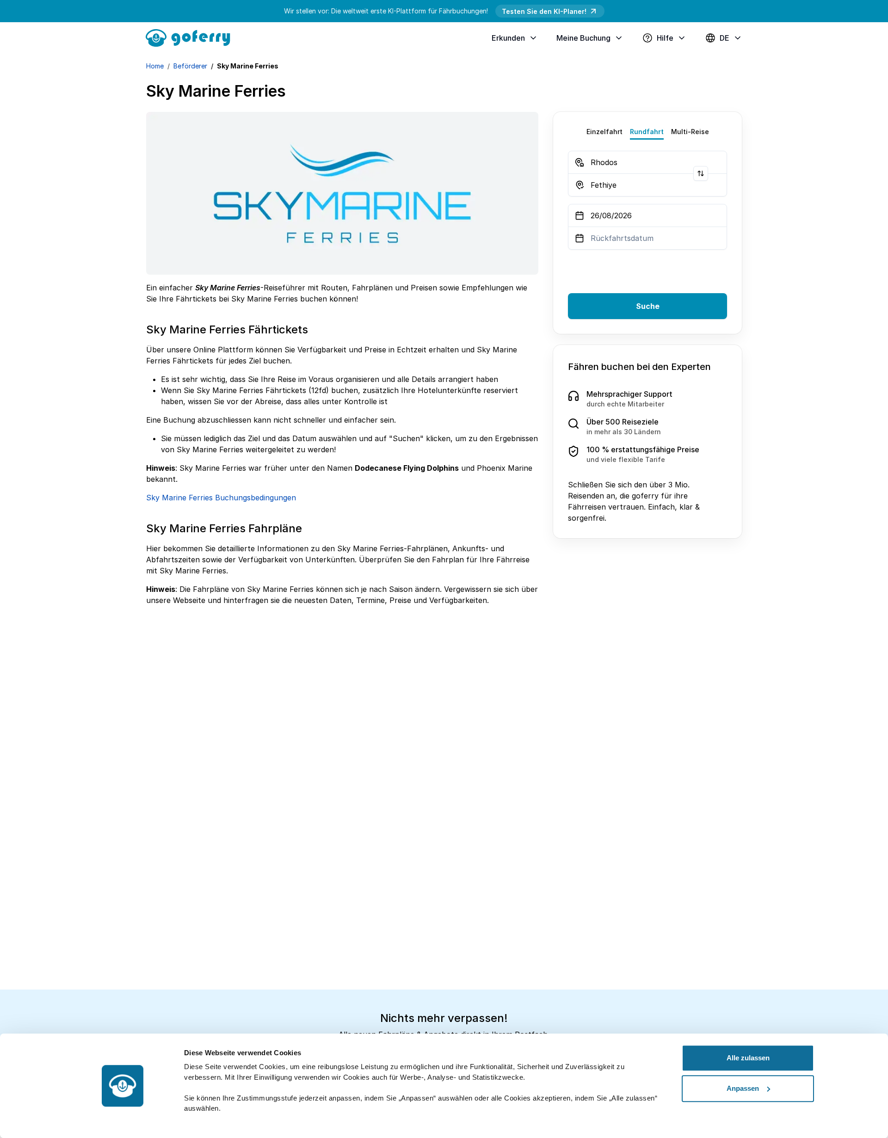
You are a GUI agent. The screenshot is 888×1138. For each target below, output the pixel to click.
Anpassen (743, 1088)
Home (155, 66)
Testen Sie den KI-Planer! (544, 11)
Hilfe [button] (665, 38)
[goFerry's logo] (191, 37)
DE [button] (724, 38)
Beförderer (190, 66)
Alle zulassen (748, 1058)
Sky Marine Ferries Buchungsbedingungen (221, 497)
